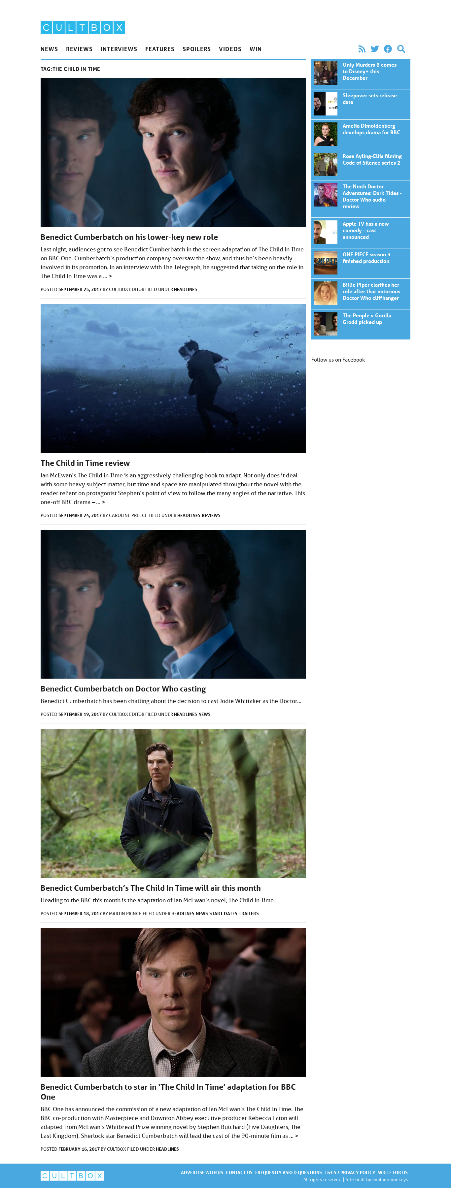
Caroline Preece (129, 515)
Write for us (393, 1172)
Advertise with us (202, 1172)
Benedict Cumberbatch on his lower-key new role (129, 237)
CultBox (117, 1149)
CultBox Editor (127, 289)
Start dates (223, 913)
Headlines (185, 289)
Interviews (119, 48)
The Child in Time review (85, 463)
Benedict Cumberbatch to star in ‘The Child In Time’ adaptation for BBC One (360, 74)
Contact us (239, 1172)
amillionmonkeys (390, 1179)
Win (256, 48)
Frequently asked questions (288, 1172)
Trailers (249, 913)
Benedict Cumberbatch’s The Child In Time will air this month (151, 888)
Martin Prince (126, 913)
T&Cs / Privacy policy (350, 1172)
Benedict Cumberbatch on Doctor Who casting (123, 688)
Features (160, 48)
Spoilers (197, 48)
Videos (230, 48)
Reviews (79, 48)
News (49, 48)
